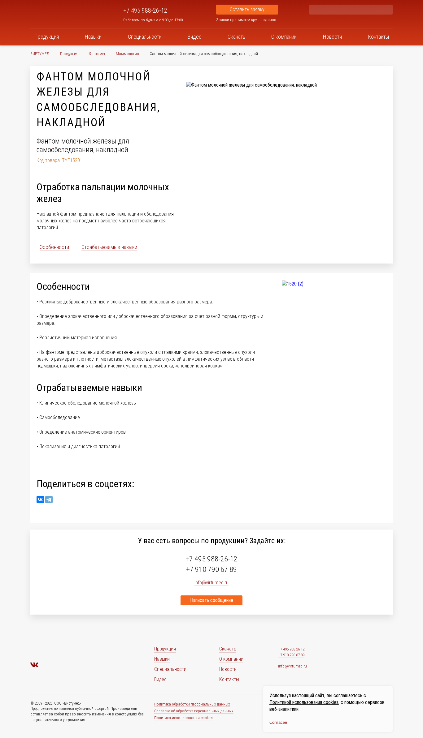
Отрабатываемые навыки (109, 247)
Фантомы (97, 53)
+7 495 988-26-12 (145, 10)
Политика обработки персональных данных (192, 704)
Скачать (236, 36)
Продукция (46, 36)
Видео (195, 36)
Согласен (278, 722)
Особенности (54, 247)
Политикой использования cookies (303, 702)
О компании (284, 36)
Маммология (127, 53)
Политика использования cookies (183, 717)
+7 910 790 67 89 (211, 569)
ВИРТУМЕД (39, 53)
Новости (332, 36)
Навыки (93, 36)
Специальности (145, 36)
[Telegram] (49, 499)
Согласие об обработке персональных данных (193, 711)
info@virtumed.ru (292, 666)
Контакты (378, 36)
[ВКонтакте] (40, 499)
